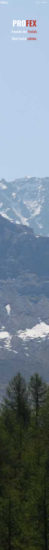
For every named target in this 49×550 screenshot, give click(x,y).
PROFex (4, 2)
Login (37, 2)
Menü (45, 2)
